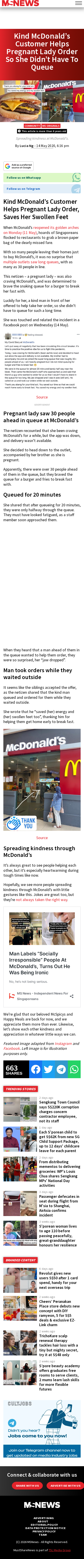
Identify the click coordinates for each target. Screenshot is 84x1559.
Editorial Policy (44, 1524)
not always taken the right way (41, 899)
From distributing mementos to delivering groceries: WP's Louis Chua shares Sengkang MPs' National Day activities (59, 1173)
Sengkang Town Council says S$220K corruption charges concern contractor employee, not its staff (59, 1111)
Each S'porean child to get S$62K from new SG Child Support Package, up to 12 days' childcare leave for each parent (59, 1141)
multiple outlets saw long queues (31, 262)
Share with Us (27, 1485)
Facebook (11, 1048)
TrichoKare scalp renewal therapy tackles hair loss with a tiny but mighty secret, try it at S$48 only (58, 1345)
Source (42, 397)
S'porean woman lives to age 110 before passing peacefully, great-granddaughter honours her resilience (58, 1236)
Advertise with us (65, 1485)
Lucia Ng (27, 145)
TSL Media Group (60, 1550)
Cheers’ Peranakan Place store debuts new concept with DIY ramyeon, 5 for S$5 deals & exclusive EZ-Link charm (59, 1313)
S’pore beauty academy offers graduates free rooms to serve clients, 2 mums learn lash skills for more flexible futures (59, 1377)
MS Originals (51, 125)
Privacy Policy (44, 1531)
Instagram (63, 1043)
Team (43, 1534)
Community (32, 125)
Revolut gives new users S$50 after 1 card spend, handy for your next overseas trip (58, 1280)
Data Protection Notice (45, 1528)
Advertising (44, 1518)
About (43, 1521)
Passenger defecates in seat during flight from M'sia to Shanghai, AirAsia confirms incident (59, 1206)
